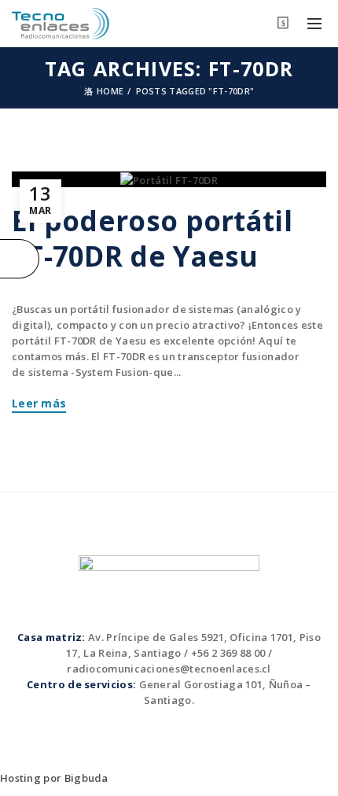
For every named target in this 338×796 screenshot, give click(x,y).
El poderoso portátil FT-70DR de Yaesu (152, 238)
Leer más (39, 403)
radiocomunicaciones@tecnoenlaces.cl (169, 668)
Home (110, 91)
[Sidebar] (19, 258)
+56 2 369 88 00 (228, 653)
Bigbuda (86, 778)
